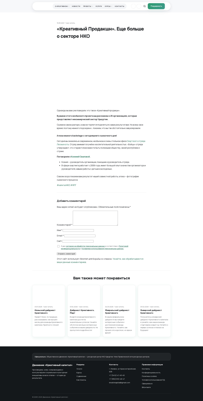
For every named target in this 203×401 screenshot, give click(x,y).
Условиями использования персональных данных (103, 248)
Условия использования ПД (153, 380)
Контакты (119, 6)
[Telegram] (139, 6)
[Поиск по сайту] (144, 6)
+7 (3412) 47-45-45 (117, 375)
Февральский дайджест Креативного (117, 311)
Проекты (87, 6)
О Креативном (61, 6)
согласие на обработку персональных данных (85, 246)
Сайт (59, 241)
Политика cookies (149, 376)
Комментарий (64, 224)
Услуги (99, 6)
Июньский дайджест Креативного (45, 311)
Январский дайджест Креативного (151, 311)
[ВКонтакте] (133, 6)
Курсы (108, 6)
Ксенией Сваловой (80, 156)
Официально (147, 383)
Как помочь (81, 380)
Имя (59, 230)
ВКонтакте (146, 387)
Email (60, 235)
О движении (81, 376)
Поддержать (156, 6)
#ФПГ (73, 185)
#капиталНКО (63, 185)
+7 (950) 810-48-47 (117, 379)
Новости (76, 6)
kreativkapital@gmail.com (119, 382)
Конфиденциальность (151, 372)
